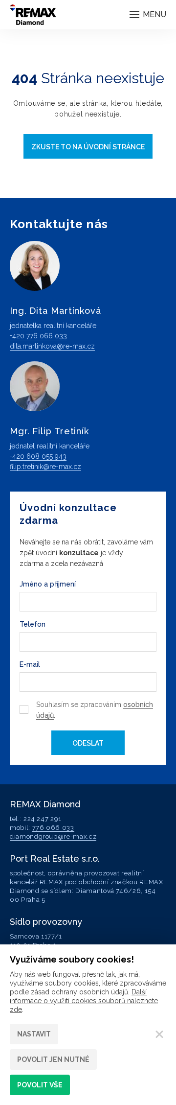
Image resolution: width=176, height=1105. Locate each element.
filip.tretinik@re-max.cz (45, 466)
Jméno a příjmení (48, 584)
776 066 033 (53, 827)
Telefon (32, 624)
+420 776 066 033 (38, 336)
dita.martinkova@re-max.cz (52, 346)
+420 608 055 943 (38, 456)
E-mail (30, 664)
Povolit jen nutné (53, 1059)
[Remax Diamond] (33, 14)
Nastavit (34, 1034)
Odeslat (88, 743)
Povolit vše (40, 1085)
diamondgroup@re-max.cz (53, 836)
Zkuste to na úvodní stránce (88, 147)
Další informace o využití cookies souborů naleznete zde (84, 1000)
